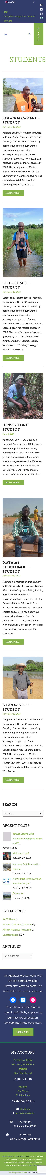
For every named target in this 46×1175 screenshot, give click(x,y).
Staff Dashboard (23, 1073)
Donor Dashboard (23, 1060)
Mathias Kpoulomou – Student (16, 567)
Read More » (13, 194)
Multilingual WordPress (18, 1173)
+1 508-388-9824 (25, 1113)
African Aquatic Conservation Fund (16, 1156)
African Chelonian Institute (17, 924)
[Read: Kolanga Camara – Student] (23, 95)
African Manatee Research (17, 929)
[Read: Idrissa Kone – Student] (23, 396)
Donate (23, 1069)
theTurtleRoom (34, 1165)
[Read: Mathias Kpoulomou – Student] (23, 527)
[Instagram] (41, 13)
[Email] (41, 18)
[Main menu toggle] (6, 34)
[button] (29, 34)
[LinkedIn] (41, 9)
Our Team (23, 1091)
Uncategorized (10, 935)
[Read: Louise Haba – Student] (23, 242)
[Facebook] (41, 5)
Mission (23, 1087)
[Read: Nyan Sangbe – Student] (23, 678)
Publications (23, 1095)
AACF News (9, 919)
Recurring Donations (23, 1064)
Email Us (25, 1109)
